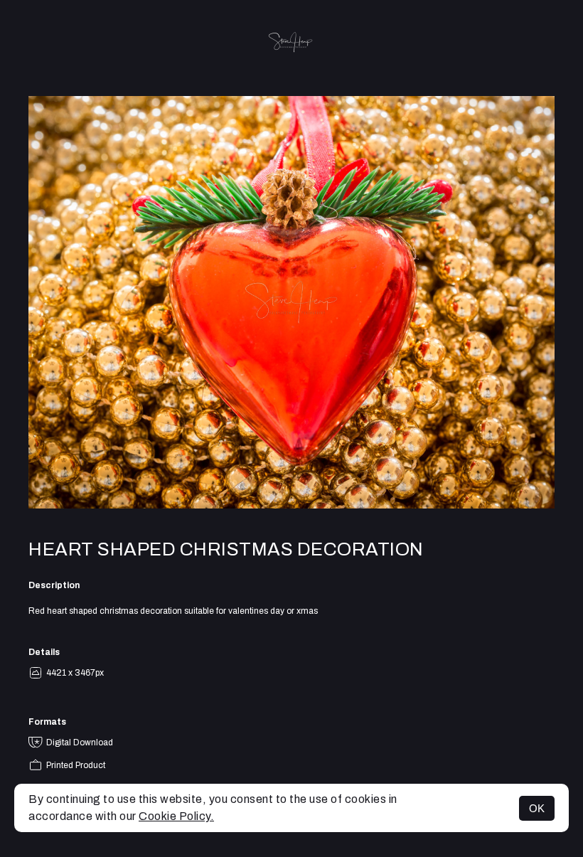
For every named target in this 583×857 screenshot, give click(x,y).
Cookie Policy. (176, 816)
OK (537, 808)
